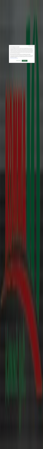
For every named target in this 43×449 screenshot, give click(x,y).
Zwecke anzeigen (18, 60)
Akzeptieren (24, 60)
